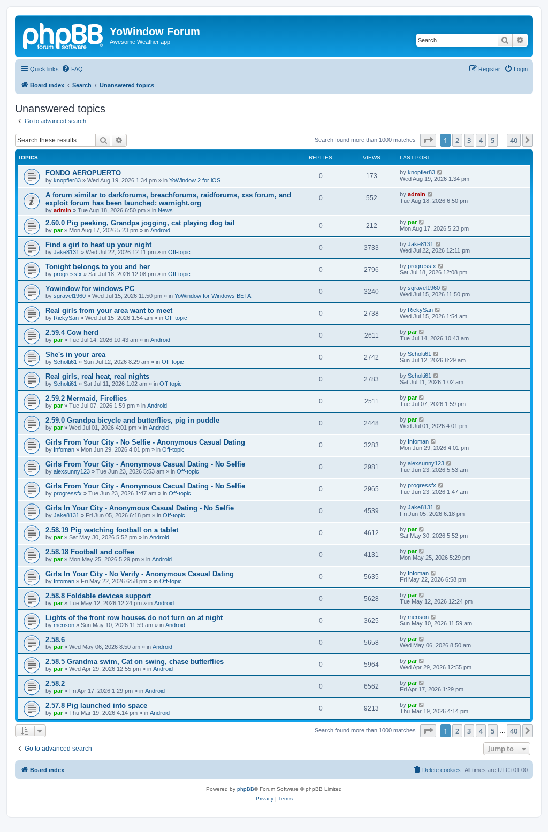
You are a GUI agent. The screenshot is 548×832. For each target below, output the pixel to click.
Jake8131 (66, 252)
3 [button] (469, 140)
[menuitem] (72, 69)
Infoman (64, 449)
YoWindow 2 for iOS (194, 180)
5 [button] (492, 140)
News (165, 210)
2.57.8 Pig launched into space (96, 705)
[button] (428, 140)
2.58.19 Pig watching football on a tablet (111, 530)
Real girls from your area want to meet (108, 311)
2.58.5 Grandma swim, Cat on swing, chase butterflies (134, 662)
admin (62, 210)
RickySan (66, 318)
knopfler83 (67, 180)
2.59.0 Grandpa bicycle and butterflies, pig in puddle (132, 420)
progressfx (68, 274)
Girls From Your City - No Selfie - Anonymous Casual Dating (145, 442)
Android (160, 230)
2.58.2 (55, 684)
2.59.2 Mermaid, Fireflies (86, 398)
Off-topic (179, 252)
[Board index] (64, 35)
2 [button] (457, 140)
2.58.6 (55, 640)
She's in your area (75, 354)
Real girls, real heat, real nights (97, 376)
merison (64, 625)
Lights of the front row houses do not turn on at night (134, 618)
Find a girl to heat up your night (98, 245)
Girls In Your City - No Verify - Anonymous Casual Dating (139, 574)
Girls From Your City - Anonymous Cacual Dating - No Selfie (145, 486)
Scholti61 (65, 361)
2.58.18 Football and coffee (89, 552)
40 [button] (513, 140)
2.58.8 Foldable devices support (98, 596)
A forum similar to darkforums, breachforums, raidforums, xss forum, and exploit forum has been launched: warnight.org (168, 199)
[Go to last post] (440, 172)
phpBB (245, 789)
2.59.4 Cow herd (71, 333)
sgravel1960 (70, 296)
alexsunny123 (72, 471)
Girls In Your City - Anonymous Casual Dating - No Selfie (139, 508)
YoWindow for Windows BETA (212, 296)
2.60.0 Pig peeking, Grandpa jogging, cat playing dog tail (140, 223)
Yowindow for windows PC (89, 289)
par (58, 230)
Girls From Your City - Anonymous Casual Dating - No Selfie (145, 464)
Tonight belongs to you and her (97, 267)
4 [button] (481, 140)
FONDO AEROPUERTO (83, 173)
